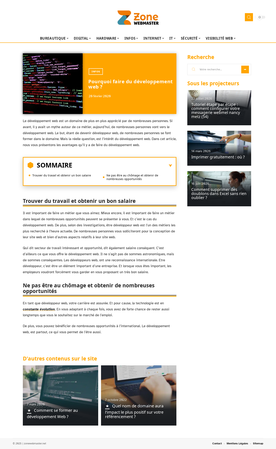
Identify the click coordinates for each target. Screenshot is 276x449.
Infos (96, 71)
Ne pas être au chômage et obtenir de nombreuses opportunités (132, 177)
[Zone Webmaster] (138, 17)
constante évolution (39, 309)
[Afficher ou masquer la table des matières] (122, 165)
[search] (249, 17)
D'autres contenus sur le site (60, 358)
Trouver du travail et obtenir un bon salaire (61, 175)
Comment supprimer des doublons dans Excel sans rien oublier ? (219, 193)
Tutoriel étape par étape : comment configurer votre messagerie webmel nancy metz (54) (215, 110)
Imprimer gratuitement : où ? (218, 157)
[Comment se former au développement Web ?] (60, 395)
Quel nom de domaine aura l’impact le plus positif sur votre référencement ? (134, 411)
